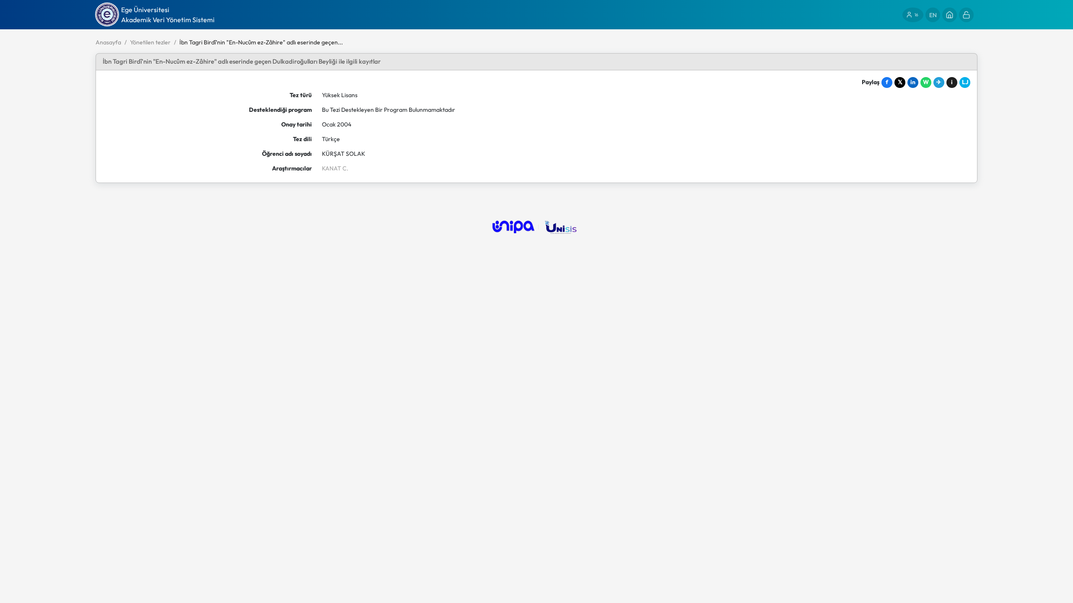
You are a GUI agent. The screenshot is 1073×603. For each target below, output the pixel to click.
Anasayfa (108, 42)
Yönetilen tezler (150, 42)
